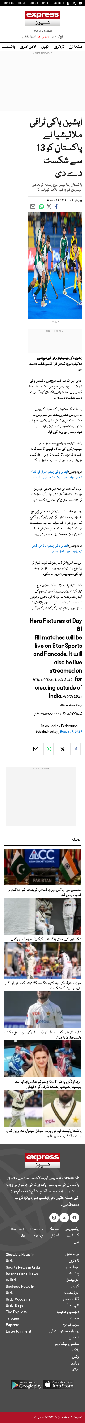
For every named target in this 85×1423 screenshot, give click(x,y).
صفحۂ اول (76, 47)
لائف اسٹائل (71, 1299)
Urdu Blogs (14, 1306)
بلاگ (75, 1350)
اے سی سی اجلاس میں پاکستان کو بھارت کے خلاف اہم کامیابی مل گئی (44, 892)
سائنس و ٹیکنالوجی (66, 1344)
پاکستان (9, 47)
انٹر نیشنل (72, 1280)
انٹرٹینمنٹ (71, 1293)
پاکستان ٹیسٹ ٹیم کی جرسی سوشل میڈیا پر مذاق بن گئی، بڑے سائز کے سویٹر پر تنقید (43, 1133)
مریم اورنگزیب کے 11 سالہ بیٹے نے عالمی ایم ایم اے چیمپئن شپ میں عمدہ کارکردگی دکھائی (48, 1084)
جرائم (75, 1370)
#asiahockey (71, 705)
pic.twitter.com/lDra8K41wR (58, 714)
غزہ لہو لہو (72, 1267)
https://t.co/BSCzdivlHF (53, 679)
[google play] (26, 1386)
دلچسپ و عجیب (68, 1312)
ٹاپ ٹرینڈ (73, 1306)
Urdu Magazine (18, 1299)
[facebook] (75, 749)
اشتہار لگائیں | (30, 37)
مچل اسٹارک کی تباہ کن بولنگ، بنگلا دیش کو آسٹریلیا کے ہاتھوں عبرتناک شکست (43, 985)
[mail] (35, 749)
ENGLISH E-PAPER (63, 3)
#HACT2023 (72, 696)
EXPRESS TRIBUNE (14, 3)
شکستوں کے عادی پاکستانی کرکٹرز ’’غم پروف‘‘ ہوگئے (46, 939)
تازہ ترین (59, 47)
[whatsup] (48, 749)
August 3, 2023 (71, 731)
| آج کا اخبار (56, 37)
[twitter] (62, 749)
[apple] (58, 1386)
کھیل (45, 47)
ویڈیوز (75, 1363)
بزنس (75, 1357)
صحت (74, 1318)
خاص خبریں (28, 47)
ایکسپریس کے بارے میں (72, 1235)
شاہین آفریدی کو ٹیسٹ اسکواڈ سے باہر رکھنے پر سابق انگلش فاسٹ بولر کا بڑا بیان (42, 1035)
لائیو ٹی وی (43, 37)
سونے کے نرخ (71, 1325)
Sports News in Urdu (23, 1267)
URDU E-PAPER (39, 3)
